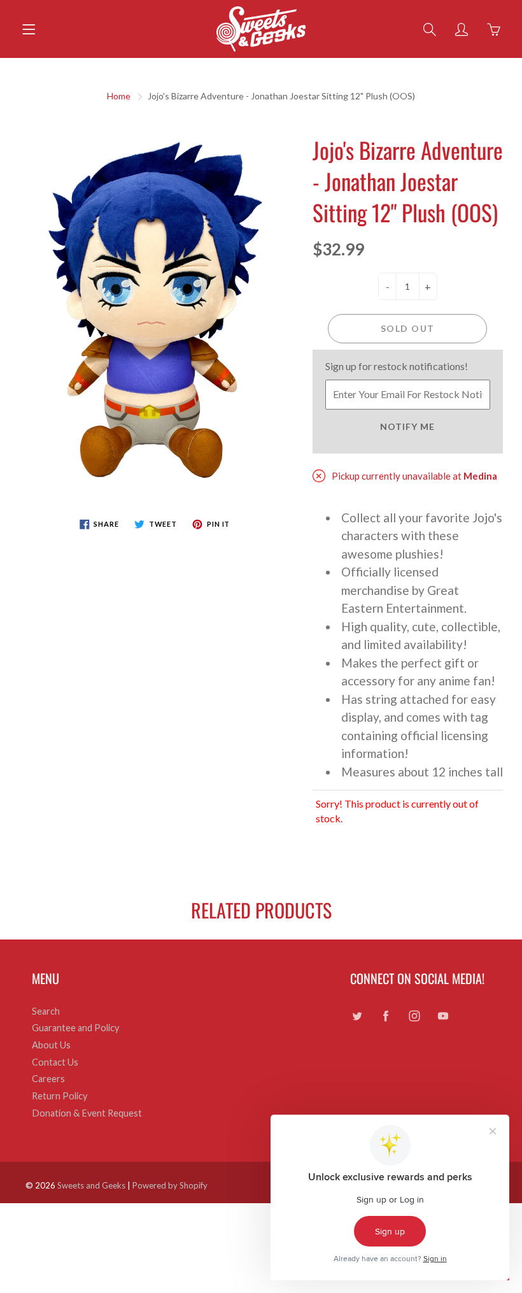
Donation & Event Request (87, 1113)
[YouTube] (443, 1016)
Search (46, 1011)
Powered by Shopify (170, 1185)
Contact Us (55, 1062)
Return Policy (59, 1095)
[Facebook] (385, 1016)
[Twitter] (357, 1016)
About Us (51, 1044)
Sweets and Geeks (91, 1185)
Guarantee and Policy (75, 1027)
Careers (48, 1078)
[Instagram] (414, 1016)
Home (118, 95)
